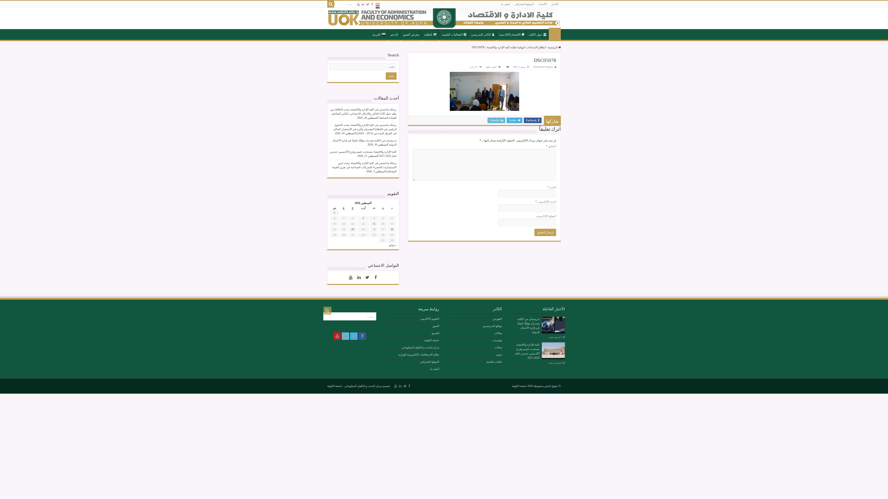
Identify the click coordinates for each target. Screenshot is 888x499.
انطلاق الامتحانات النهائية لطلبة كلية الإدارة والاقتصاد (516, 47)
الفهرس (497, 318)
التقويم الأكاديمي (429, 318)
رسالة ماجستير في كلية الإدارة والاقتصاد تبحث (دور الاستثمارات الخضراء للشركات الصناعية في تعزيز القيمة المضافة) (364, 167)
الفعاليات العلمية (452, 34)
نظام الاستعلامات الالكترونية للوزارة (418, 354)
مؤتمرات (497, 340)
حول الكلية (535, 34)
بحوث (499, 354)
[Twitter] (368, 4)
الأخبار (554, 4)
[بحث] (330, 4)
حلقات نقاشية (494, 361)
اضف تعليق (491, 67)
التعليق (551, 146)
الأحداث (542, 4)
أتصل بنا (505, 4)
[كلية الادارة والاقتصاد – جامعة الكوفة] (444, 18)
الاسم (552, 187)
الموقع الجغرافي (524, 4)
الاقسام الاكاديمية (510, 34)
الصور (435, 326)
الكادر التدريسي (481, 34)
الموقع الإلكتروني (546, 216)
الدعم (394, 34)
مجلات (498, 347)
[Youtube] (358, 4)
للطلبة (428, 34)
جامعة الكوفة (431, 340)
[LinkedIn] (363, 4)
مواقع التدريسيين (492, 326)
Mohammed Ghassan (543, 67)
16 (392, 229)
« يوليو (393, 245)
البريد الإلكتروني (545, 201)
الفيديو (435, 333)
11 (374, 223)
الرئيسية (555, 34)
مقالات (498, 333)
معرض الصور (411, 34)
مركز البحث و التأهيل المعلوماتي (420, 347)
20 (352, 229)
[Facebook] (372, 4)
